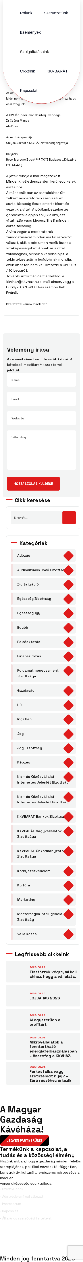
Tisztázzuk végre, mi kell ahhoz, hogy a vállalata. (53, 974)
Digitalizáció (28, 584)
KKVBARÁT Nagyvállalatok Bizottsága (39, 834)
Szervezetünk (56, 13)
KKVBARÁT (57, 71)
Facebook (16, 1233)
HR (19, 704)
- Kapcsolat (9, 1211)
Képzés (23, 762)
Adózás (23, 555)
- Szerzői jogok (11, 1189)
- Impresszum (10, 1204)
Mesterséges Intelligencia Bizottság (39, 917)
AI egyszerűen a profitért (44, 1022)
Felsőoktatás (28, 641)
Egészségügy (28, 613)
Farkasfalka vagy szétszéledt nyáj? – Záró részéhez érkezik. (51, 1076)
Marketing (26, 899)
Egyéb (22, 627)
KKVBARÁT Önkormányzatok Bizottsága (41, 854)
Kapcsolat (28, 90)
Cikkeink (27, 71)
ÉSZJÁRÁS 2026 (44, 998)
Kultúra (23, 885)
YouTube (71, 1233)
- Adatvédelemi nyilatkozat (22, 1196)
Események (30, 32)
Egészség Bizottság (34, 598)
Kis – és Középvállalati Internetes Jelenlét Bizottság (43, 779)
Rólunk (26, 13)
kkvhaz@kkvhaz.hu (22, 281)
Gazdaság (26, 690)
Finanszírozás (29, 656)
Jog (20, 733)
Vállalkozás (27, 934)
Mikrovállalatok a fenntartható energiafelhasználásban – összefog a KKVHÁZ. (53, 1049)
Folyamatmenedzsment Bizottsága (38, 673)
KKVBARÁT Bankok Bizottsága (42, 816)
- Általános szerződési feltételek (26, 1218)
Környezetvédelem (33, 871)
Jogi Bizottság (29, 748)
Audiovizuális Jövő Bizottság (42, 570)
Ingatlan (24, 719)
